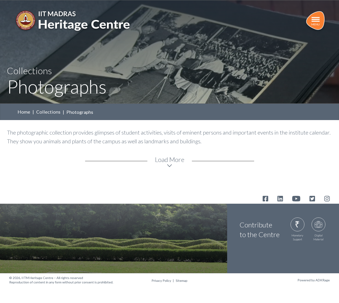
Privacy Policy (161, 280)
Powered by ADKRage (313, 280)
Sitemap (181, 280)
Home (24, 112)
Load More (169, 159)
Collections (48, 112)
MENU (315, 24)
